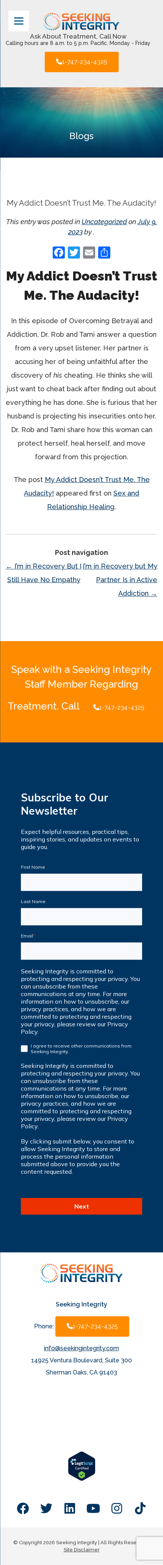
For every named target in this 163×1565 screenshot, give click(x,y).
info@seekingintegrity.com (81, 1348)
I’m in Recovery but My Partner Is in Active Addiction (120, 579)
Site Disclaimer (82, 1550)
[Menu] (18, 21)
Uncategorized (104, 222)
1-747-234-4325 (84, 61)
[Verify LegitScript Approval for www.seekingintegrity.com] (82, 1479)
